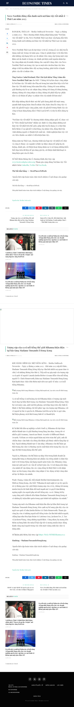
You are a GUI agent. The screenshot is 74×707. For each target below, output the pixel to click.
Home (6, 8)
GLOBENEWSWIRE (14, 692)
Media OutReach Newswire (62, 24)
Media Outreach (11, 24)
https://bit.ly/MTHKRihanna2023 (52, 534)
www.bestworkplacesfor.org (23, 162)
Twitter (33, 165)
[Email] (7, 52)
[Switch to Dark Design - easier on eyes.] (64, 3)
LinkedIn (25, 165)
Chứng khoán (50, 685)
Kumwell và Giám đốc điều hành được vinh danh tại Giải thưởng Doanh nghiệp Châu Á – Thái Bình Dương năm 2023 (53, 220)
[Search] (67, 3)
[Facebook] (7, 34)
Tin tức (11, 685)
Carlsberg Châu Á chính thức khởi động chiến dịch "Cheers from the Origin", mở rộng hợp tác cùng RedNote (19, 255)
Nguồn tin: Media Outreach (21, 200)
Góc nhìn (60, 685)
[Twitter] (7, 38)
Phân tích (36, 696)
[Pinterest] (7, 47)
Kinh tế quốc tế (37, 685)
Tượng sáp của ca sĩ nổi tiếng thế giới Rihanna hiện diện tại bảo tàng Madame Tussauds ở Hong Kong (22, 220)
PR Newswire (12, 689)
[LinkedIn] (7, 43)
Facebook (42, 165)
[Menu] (7, 3)
